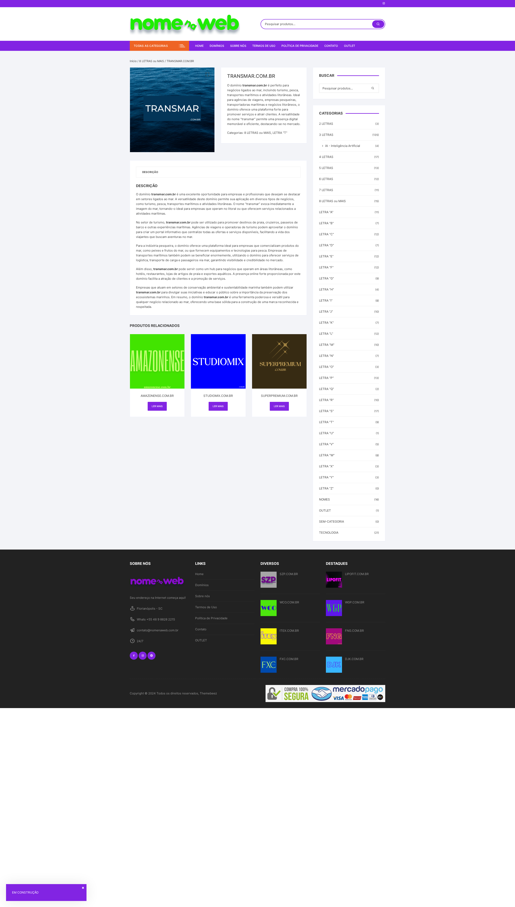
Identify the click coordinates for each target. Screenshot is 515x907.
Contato (331, 45)
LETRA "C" (326, 234)
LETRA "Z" (326, 488)
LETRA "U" (326, 433)
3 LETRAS (326, 135)
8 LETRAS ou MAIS (151, 61)
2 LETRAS (326, 124)
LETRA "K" (326, 323)
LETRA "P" (326, 378)
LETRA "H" (326, 289)
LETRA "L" (326, 334)
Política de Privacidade (299, 45)
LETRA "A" (326, 212)
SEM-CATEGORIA (331, 521)
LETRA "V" (326, 444)
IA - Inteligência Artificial (342, 146)
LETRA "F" (326, 267)
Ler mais (157, 406)
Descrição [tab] (150, 172)
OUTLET (349, 45)
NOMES (324, 499)
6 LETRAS (326, 179)
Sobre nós (238, 45)
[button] (207, 75)
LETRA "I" (326, 300)
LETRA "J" (326, 311)
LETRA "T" (280, 133)
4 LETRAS (326, 157)
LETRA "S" (326, 411)
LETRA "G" (326, 278)
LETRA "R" (326, 400)
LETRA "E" (326, 256)
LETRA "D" (326, 245)
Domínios (217, 45)
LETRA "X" (326, 466)
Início (133, 61)
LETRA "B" (326, 223)
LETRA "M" (326, 345)
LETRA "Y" (326, 477)
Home (199, 45)
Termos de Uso (263, 45)
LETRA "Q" (326, 389)
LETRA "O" (326, 367)
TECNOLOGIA (328, 532)
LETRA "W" (327, 455)
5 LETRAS (326, 168)
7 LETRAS (326, 190)
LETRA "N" (326, 356)
